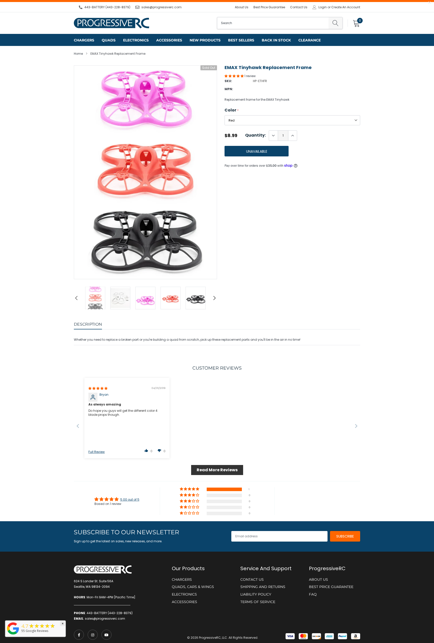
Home (78, 53)
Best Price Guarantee (269, 7)
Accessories (169, 40)
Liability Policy (255, 594)
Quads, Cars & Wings (193, 586)
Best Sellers (241, 40)
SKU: (228, 81)
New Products (205, 40)
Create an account (345, 7)
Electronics (136, 40)
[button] (234, 76)
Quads (109, 40)
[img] (97, 388)
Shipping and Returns (262, 586)
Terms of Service (257, 602)
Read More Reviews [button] (217, 470)
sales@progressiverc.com (161, 7)
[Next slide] (356, 426)
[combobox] (273, 23)
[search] (335, 23)
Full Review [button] (96, 452)
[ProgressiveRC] (13, 635)
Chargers (84, 40)
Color (231, 110)
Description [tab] (88, 324)
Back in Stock (276, 40)
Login (322, 7)
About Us (241, 7)
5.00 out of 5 (129, 499)
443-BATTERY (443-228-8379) (107, 7)
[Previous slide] (78, 426)
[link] (79, 635)
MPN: (229, 89)
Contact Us (298, 7)
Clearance (309, 40)
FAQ (313, 594)
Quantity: (255, 135)
